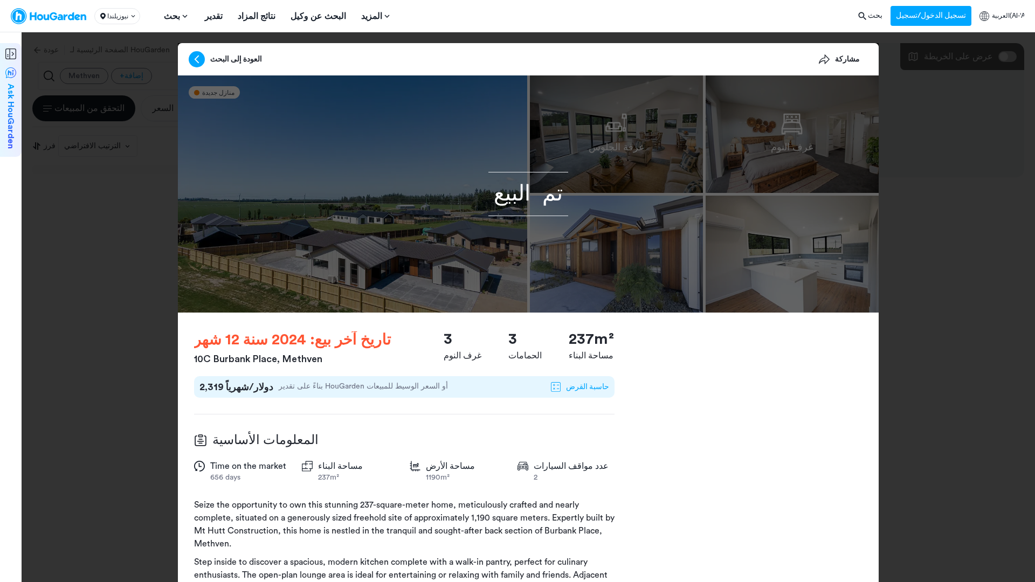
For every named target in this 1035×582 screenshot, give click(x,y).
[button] (117, 16)
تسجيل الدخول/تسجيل (931, 15)
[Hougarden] (48, 16)
